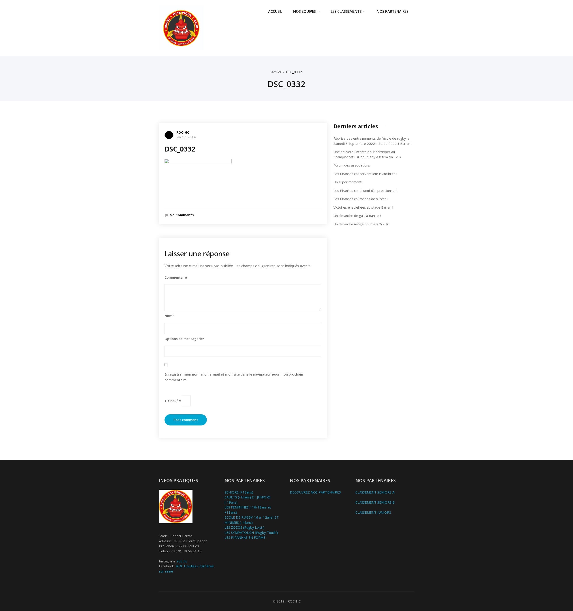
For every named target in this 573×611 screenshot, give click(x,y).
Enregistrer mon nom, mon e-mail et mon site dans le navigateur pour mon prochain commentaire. (234, 377)
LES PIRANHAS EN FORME (244, 537)
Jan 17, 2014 (186, 137)
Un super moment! (348, 182)
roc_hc (182, 561)
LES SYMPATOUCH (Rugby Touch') (251, 532)
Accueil (276, 72)
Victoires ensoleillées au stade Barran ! (363, 207)
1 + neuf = (173, 400)
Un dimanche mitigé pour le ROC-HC (361, 224)
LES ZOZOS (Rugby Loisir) (244, 527)
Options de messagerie (184, 338)
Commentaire (176, 277)
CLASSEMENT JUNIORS (373, 512)
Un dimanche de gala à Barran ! (357, 215)
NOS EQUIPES (304, 11)
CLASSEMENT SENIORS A (374, 492)
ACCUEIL (275, 11)
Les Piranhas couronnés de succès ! (361, 199)
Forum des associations (352, 165)
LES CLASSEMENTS (346, 11)
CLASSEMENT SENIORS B (375, 502)
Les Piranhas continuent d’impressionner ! (366, 190)
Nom (169, 315)
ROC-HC (182, 132)
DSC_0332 (294, 72)
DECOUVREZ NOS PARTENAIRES (315, 492)
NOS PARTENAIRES (392, 11)
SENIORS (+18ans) (238, 492)
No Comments (182, 215)
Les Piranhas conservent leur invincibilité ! (365, 173)
